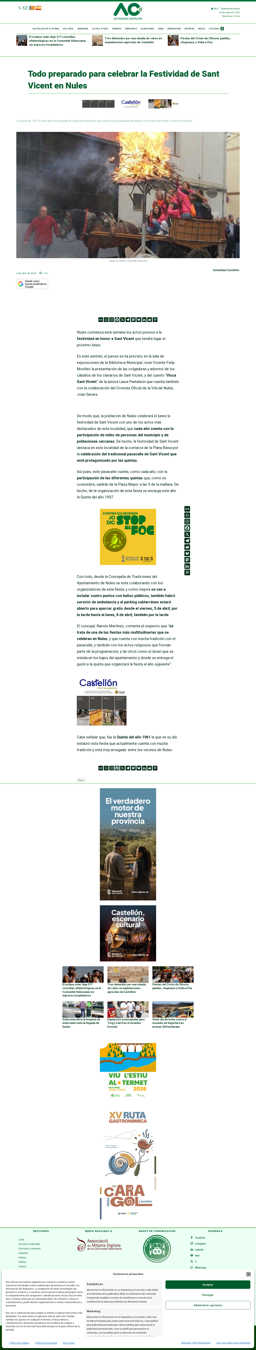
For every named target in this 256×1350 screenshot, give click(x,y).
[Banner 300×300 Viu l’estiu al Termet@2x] (128, 1071)
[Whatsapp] (106, 319)
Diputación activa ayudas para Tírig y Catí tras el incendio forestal (126, 1023)
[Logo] (128, 12)
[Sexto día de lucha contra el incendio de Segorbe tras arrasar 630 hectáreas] (173, 1009)
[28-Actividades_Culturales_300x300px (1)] (128, 960)
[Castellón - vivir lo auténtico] (128, 107)
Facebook (200, 1237)
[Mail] (192, 1256)
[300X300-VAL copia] (128, 563)
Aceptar (208, 1284)
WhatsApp (200, 1267)
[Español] (38, 7)
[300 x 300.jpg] (102, 724)
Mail (197, 1255)
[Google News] (100, 319)
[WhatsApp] (192, 1268)
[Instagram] (111, 319)
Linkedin (199, 1249)
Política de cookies (19, 1343)
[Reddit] (149, 319)
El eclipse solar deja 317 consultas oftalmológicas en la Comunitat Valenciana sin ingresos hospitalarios (57, 40)
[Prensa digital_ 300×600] (128, 1163)
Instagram (200, 1243)
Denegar (208, 1295)
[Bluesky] (138, 319)
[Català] (32, 7)
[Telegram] (128, 319)
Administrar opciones (208, 1305)
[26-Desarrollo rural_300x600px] (128, 899)
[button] (248, 1274)
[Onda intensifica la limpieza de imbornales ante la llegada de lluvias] (83, 1009)
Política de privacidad (46, 1343)
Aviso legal (68, 1343)
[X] (122, 319)
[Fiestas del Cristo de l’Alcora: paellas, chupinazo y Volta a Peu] (173, 40)
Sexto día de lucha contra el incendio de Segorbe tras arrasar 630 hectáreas (169, 1023)
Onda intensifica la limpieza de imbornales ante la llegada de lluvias (81, 1023)
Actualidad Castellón (226, 270)
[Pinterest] (155, 319)
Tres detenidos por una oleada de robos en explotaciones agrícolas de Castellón (126, 988)
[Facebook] (117, 319)
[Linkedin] (144, 319)
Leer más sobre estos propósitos (233, 1343)
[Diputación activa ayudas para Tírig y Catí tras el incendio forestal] (128, 1009)
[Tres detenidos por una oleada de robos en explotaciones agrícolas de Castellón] (97, 40)
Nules (81, 780)
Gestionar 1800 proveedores (195, 1343)
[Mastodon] (133, 319)
